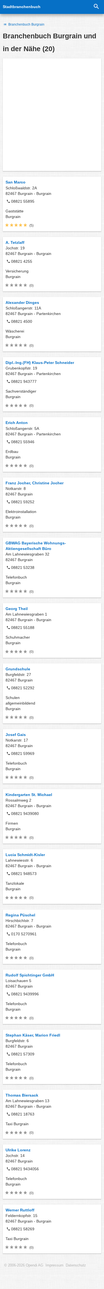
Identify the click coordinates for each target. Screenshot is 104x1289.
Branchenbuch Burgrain (25, 24)
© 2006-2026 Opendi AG (23, 1265)
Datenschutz (76, 1265)
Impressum (54, 1265)
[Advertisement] (52, 115)
